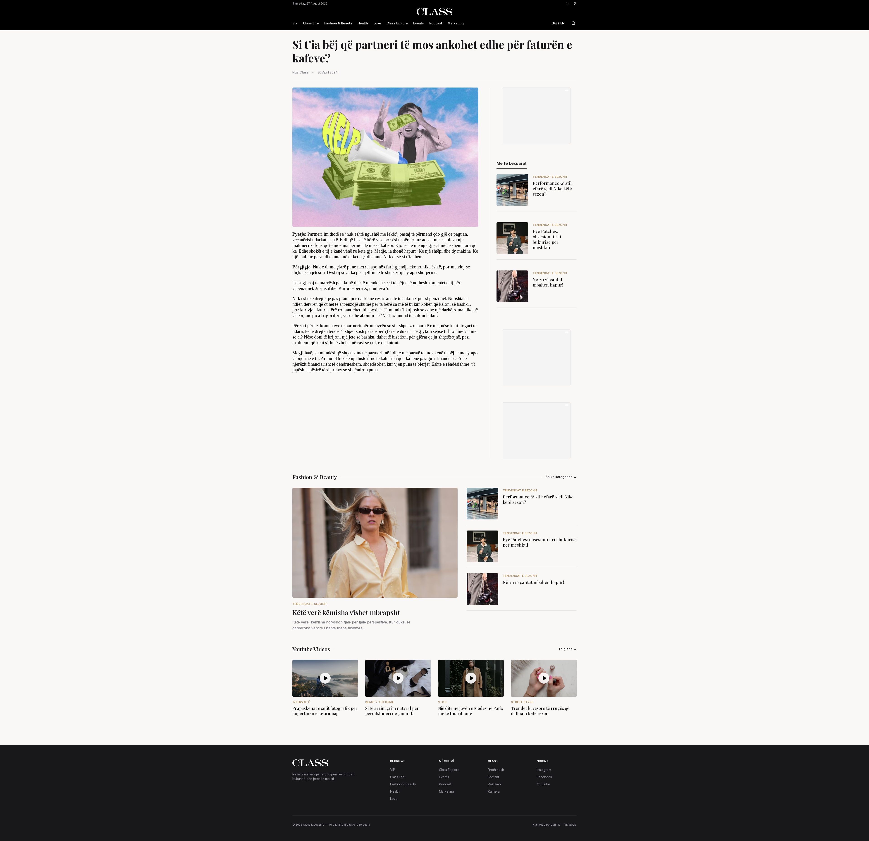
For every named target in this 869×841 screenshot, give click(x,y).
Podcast (435, 23)
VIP (295, 23)
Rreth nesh (496, 770)
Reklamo (494, 784)
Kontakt (493, 777)
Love (377, 23)
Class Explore (397, 23)
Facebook (544, 777)
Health (363, 23)
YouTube (543, 784)
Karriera (494, 791)
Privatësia (570, 824)
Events (418, 23)
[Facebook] (575, 3)
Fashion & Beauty (338, 23)
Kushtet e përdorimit (546, 824)
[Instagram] (567, 3)
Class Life (311, 23)
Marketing (456, 23)
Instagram (544, 770)
